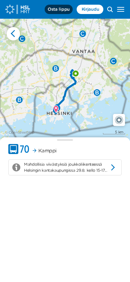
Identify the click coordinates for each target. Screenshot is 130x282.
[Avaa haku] (110, 9)
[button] (119, 120)
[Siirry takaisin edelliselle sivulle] (13, 33)
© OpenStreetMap (19, 132)
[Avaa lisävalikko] (120, 9)
